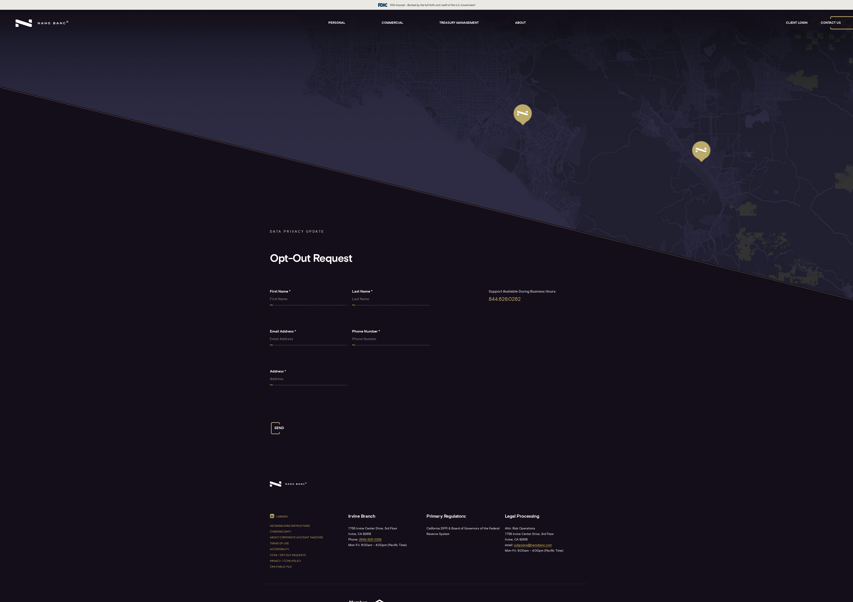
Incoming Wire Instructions (290, 526)
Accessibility (279, 549)
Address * (278, 371)
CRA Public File (281, 567)
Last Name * (362, 291)
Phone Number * (366, 331)
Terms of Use (279, 544)
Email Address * (283, 331)
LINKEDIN (281, 516)
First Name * (280, 291)
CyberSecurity (280, 532)
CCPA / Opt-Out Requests (288, 555)
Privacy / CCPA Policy (285, 561)
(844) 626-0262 (370, 539)
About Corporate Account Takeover (296, 538)
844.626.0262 (505, 299)
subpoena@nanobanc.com (533, 545)
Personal (336, 23)
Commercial (392, 23)
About (520, 23)
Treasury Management (459, 23)
